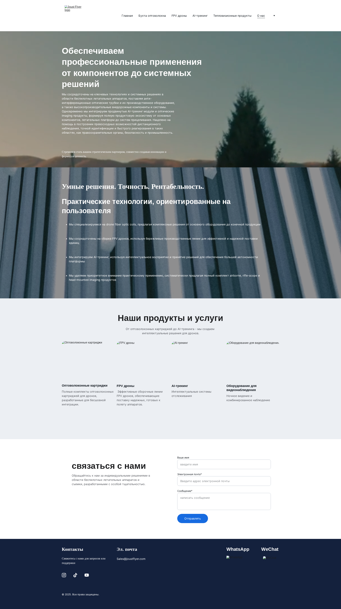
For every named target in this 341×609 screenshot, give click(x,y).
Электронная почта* (189, 474)
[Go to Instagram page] (64, 575)
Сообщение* (184, 490)
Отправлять (192, 518)
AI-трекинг (200, 15)
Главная (127, 15)
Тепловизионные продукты (232, 15)
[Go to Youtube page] (87, 575)
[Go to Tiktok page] (75, 575)
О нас (261, 15)
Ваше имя (183, 457)
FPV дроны (179, 15)
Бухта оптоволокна (152, 15)
